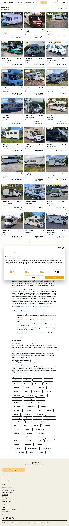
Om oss (4, 478)
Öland (27, 418)
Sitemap (44, 522)
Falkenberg (41, 387)
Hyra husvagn (6, 497)
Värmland (28, 444)
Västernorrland (32, 448)
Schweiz (26, 425)
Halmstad (17, 395)
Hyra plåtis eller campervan (9, 499)
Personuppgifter (26, 522)
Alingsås (16, 380)
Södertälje (17, 433)
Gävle (26, 391)
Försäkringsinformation (8, 490)
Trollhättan (40, 437)
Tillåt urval (34, 277)
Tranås (16, 437)
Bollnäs (48, 380)
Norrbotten (27, 414)
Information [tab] (34, 252)
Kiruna (40, 403)
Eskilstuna (28, 387)
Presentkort (5, 482)
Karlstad (29, 403)
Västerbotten (18, 448)
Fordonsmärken (6, 501)
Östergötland (18, 422)
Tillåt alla (54, 277)
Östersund (42, 422)
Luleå (39, 410)
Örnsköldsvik (49, 418)
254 (39, 242)
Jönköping (29, 399)
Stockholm (29, 433)
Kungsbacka (44, 406)
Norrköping (40, 414)
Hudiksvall (42, 395)
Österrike (30, 422)
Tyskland (16, 441)
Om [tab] (55, 252)
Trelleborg (27, 437)
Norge (16, 414)
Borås (16, 384)
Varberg (16, 444)
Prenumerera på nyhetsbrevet (13, 470)
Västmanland (47, 448)
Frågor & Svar (6, 511)
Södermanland (40, 429)
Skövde (16, 429)
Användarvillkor (17, 522)
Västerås (39, 444)
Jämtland (17, 399)
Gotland (48, 391)
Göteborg (37, 391)
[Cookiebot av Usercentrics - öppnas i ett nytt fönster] (58, 248)
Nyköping (17, 418)
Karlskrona (17, 403)
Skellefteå (47, 425)
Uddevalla (28, 441)
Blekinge (37, 380)
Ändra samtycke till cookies (53, 522)
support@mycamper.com (9, 509)
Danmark (48, 384)
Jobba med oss (6, 480)
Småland (27, 429)
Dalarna (37, 384)
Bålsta (27, 380)
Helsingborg (29, 395)
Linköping (28, 410)
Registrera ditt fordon (8, 492)
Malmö (49, 410)
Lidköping (17, 410)
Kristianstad (17, 406)
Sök (45, 2)
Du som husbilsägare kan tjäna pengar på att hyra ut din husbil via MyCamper (32, 306)
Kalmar (40, 399)
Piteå (15, 425)
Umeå (39, 441)
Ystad (41, 452)
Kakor (4, 484)
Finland (16, 391)
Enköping (16, 387)
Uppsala (49, 441)
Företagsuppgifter (36, 522)
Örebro (38, 418)
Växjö (31, 452)
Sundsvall (41, 433)
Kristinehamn (31, 406)
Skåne (36, 425)
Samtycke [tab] (14, 252)
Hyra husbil (5, 494)
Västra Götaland (19, 452)
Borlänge (26, 384)
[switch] (27, 272)
